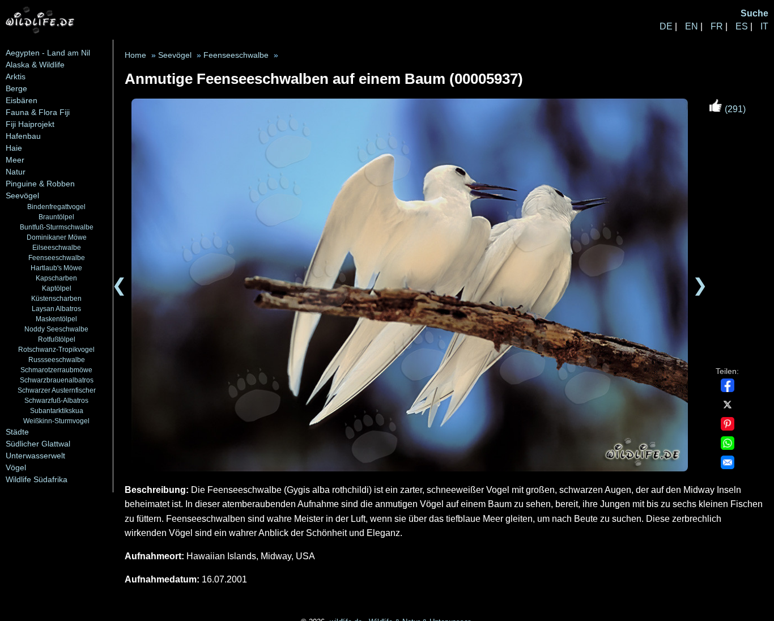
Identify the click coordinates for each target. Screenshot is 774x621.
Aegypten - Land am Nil (48, 52)
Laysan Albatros (56, 308)
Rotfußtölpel (56, 339)
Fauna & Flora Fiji (38, 112)
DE (666, 26)
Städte (17, 431)
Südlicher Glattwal (38, 443)
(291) (734, 109)
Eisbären (21, 100)
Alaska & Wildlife (35, 64)
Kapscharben (56, 278)
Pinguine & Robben (40, 183)
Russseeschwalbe (56, 359)
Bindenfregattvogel (56, 206)
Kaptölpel (56, 288)
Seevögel (22, 195)
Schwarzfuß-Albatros (56, 400)
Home (135, 55)
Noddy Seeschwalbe (56, 329)
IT (764, 26)
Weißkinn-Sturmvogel (56, 420)
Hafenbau (23, 136)
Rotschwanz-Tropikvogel (56, 349)
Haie (14, 147)
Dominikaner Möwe (57, 237)
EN (691, 26)
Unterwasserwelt (35, 455)
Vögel (16, 467)
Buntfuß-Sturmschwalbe (56, 227)
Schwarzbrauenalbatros (56, 380)
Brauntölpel (56, 216)
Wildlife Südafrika (36, 479)
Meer (15, 159)
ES (741, 26)
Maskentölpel (56, 318)
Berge (16, 88)
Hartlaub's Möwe (56, 267)
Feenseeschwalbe (56, 257)
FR (717, 26)
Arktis (15, 76)
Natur (15, 171)
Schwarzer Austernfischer (57, 390)
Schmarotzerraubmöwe (56, 369)
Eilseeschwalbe (56, 247)
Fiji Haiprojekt (30, 124)
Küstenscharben (56, 298)
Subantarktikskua (56, 410)
